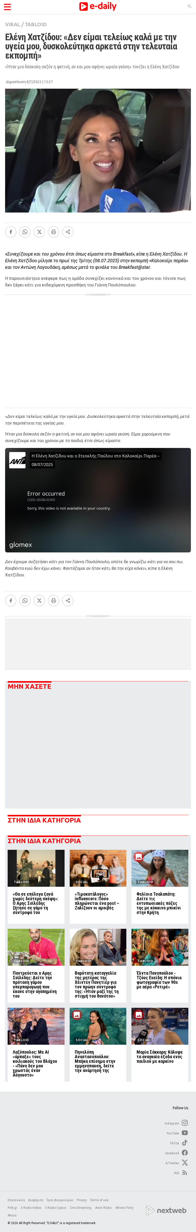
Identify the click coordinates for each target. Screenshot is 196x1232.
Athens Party (124, 1208)
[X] (39, 231)
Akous (12, 1215)
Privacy (82, 1200)
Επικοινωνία (16, 1200)
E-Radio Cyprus (56, 1208)
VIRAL (12, 24)
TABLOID (36, 24)
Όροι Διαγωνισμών (60, 1200)
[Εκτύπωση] (53, 231)
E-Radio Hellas (31, 1208)
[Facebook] (10, 231)
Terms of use (99, 1200)
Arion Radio (103, 1208)
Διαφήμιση (35, 1200)
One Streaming (81, 1208)
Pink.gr (13, 1208)
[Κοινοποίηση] (68, 231)
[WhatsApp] (25, 231)
